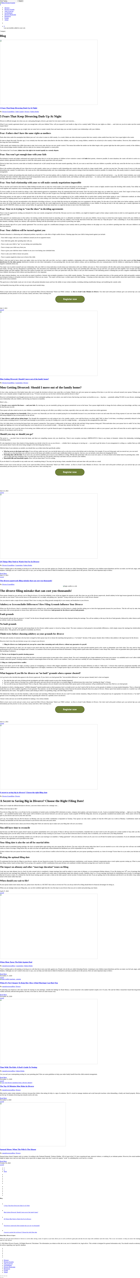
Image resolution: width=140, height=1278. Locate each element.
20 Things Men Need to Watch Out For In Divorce (19, 562)
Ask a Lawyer (8, 1190)
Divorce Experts (10, 1188)
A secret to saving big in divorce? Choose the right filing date (23, 792)
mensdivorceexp (7, 966)
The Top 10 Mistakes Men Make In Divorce (17, 1086)
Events (6, 1181)
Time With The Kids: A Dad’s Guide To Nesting (18, 1067)
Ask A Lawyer (8, 1263)
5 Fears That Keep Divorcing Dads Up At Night (18, 108)
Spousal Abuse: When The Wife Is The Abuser (18, 1149)
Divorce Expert (6, 111)
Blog (12, 111)
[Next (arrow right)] (2, 1277)
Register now (70, 299)
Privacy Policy (9, 1195)
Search (21, 1)
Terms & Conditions (11, 1193)
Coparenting (19, 383)
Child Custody (19, 111)
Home (6, 1174)
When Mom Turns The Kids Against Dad (16, 962)
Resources (7, 1180)
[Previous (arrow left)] (1, 1277)
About (6, 1272)
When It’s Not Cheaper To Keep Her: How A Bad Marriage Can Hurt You (29, 983)
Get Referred (9, 1191)
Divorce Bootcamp (9, 1267)
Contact (7, 1178)
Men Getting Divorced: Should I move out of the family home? (24, 379)
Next (5, 1171)
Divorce (27, 111)
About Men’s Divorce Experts (14, 1176)
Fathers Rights (34, 111)
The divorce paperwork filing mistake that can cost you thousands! (26, 581)
